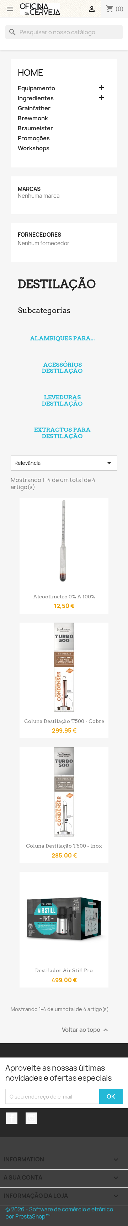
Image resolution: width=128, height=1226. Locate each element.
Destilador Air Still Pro (64, 970)
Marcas (29, 189)
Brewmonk (33, 118)
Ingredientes (36, 98)
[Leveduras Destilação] (62, 387)
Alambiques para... (62, 338)
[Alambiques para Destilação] (62, 328)
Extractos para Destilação (62, 432)
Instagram (31, 1118)
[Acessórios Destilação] (62, 355)
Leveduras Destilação (62, 400)
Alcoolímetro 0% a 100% (64, 596)
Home (30, 72)
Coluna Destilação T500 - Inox (64, 846)
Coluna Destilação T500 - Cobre (64, 721)
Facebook (11, 1118)
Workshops (33, 148)
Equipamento (36, 88)
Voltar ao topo (86, 1030)
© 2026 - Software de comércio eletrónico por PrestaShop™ (59, 1213)
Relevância (64, 463)
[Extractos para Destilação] (62, 420)
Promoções (34, 138)
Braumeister (35, 128)
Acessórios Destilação (62, 368)
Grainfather (34, 108)
